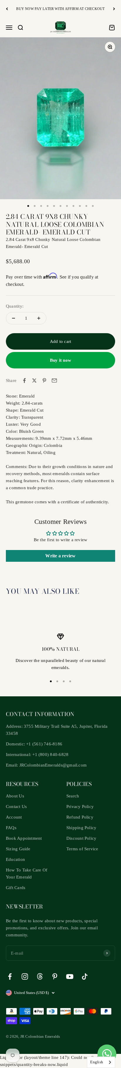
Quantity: (14, 306)
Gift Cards (15, 887)
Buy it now (60, 360)
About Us (15, 796)
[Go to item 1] (28, 206)
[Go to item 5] (54, 206)
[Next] (114, 9)
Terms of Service (82, 848)
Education (15, 859)
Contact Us (16, 806)
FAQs (11, 827)
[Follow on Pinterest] (55, 976)
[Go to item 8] (73, 206)
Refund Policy (79, 817)
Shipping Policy (81, 827)
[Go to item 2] (35, 206)
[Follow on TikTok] (85, 976)
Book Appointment (24, 838)
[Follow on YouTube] (70, 976)
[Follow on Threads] (40, 976)
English (96, 1062)
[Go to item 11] (93, 206)
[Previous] (7, 9)
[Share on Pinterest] (44, 380)
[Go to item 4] (47, 206)
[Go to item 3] (41, 206)
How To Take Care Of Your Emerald (26, 873)
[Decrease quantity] (13, 318)
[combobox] (101, 1062)
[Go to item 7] (67, 206)
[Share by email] (54, 380)
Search (72, 796)
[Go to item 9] (80, 206)
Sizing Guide (18, 848)
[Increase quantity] (38, 318)
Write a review (60, 555)
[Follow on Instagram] (25, 976)
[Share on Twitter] (34, 380)
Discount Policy (81, 838)
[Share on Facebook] (24, 380)
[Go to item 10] (86, 206)
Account (14, 817)
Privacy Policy (80, 806)
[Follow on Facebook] (10, 976)
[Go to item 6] (60, 206)
